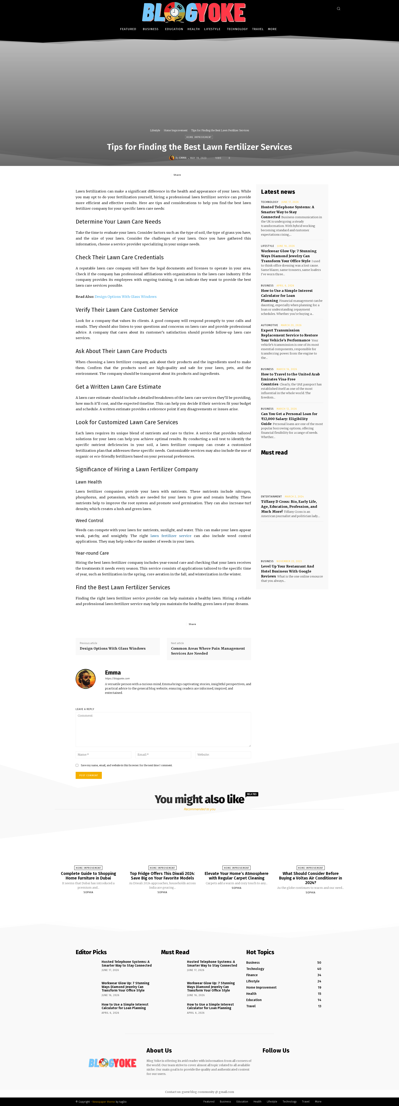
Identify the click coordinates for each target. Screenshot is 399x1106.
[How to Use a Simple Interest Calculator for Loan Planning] (87, 1010)
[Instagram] (273, 1062)
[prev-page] (194, 902)
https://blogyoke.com (117, 678)
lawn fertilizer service (170, 536)
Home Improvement (175, 130)
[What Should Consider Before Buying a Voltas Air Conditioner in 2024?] (310, 844)
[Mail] (281, 1062)
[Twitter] (202, 175)
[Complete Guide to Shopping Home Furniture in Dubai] (88, 844)
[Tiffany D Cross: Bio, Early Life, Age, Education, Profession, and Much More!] (292, 475)
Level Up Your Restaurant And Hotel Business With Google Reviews (287, 571)
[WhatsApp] (222, 175)
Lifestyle (155, 130)
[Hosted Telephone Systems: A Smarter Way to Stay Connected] (87, 968)
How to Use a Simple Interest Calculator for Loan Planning (287, 296)
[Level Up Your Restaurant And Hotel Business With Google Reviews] (292, 540)
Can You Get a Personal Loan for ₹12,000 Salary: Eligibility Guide (289, 419)
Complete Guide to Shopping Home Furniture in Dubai (88, 876)
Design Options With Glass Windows (126, 297)
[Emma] (172, 158)
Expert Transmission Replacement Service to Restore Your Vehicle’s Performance (289, 335)
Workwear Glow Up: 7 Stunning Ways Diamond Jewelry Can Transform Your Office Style (288, 256)
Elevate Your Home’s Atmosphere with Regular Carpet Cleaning (236, 876)
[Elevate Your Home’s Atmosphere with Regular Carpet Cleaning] (236, 844)
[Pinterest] (212, 175)
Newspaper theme (103, 1101)
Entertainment (271, 496)
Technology (269, 202)
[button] (338, 8)
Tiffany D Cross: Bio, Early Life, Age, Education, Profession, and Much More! (289, 506)
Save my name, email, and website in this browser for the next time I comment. (126, 765)
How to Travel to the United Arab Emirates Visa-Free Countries (290, 379)
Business (267, 285)
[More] (231, 175)
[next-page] (203, 902)
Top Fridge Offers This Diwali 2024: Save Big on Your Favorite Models (162, 876)
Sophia (88, 892)
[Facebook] (193, 175)
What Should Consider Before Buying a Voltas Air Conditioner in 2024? (310, 878)
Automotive (269, 325)
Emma (183, 158)
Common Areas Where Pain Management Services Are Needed (208, 650)
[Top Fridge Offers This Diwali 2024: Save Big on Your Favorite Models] (162, 844)
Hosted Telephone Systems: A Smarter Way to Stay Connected (287, 212)
